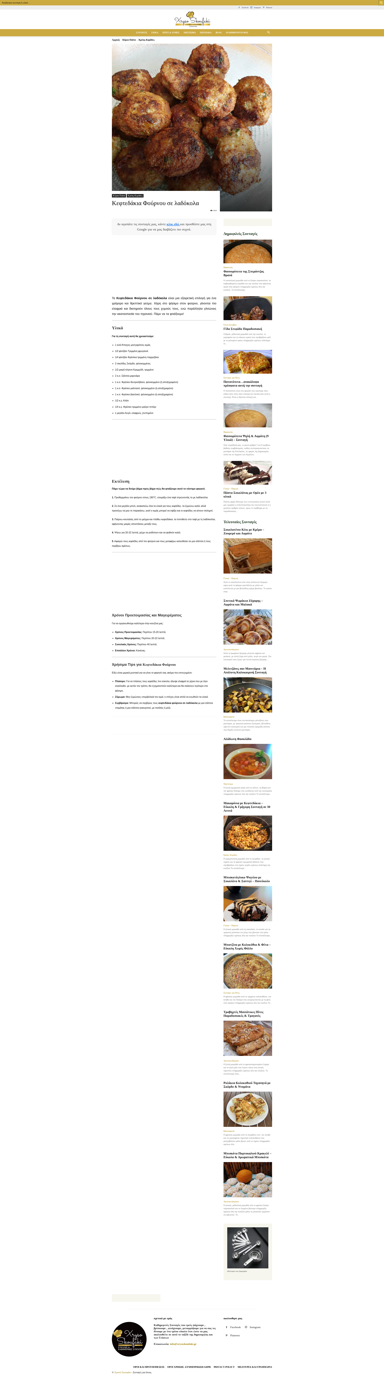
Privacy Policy (224, 1367)
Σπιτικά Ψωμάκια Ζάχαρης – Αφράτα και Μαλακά (243, 602)
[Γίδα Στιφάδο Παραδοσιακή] (248, 308)
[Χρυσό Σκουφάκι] (192, 20)
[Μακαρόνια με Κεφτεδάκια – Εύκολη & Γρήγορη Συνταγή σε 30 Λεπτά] (248, 833)
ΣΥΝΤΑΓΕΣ (141, 32)
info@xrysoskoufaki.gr (183, 1343)
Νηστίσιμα (228, 783)
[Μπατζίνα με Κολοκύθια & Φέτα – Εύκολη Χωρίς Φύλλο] (248, 971)
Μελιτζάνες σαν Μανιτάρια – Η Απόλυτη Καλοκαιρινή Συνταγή (245, 670)
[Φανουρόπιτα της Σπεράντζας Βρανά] (248, 251)
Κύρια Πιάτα (129, 40)
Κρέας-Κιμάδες (135, 195)
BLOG (219, 32)
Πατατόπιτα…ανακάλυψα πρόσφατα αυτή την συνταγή (243, 383)
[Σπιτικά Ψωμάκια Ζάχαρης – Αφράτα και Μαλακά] (248, 627)
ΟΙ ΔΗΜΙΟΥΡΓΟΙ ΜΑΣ (237, 32)
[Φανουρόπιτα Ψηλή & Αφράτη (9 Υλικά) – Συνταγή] (248, 416)
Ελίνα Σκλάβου (230, 324)
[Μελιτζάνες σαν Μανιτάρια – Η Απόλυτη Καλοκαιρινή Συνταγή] (248, 695)
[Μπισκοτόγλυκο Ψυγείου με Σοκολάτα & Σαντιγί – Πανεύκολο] (248, 903)
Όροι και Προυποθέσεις (148, 1367)
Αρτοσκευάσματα (231, 649)
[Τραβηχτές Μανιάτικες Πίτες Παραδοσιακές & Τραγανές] (248, 1039)
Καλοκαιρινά (229, 716)
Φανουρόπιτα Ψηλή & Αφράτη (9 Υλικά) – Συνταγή (246, 438)
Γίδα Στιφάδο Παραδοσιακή (243, 329)
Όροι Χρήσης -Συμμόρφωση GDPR (189, 1367)
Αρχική (116, 40)
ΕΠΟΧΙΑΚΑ (206, 32)
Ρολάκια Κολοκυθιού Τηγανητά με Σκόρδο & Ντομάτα (247, 1084)
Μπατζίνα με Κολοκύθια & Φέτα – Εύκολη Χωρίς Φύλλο (247, 946)
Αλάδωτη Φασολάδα (237, 739)
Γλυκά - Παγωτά (231, 488)
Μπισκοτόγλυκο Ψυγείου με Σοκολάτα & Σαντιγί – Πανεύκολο (247, 879)
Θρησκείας (228, 267)
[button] (268, 32)
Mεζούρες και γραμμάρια (255, 1367)
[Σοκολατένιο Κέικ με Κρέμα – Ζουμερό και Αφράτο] (248, 556)
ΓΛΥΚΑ (154, 32)
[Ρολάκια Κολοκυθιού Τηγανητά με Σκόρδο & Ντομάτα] (248, 1109)
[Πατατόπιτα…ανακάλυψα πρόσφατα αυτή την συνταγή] (248, 362)
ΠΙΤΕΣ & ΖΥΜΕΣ (170, 32)
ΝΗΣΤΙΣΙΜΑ (190, 32)
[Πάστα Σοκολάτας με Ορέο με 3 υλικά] (248, 473)
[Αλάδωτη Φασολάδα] (248, 762)
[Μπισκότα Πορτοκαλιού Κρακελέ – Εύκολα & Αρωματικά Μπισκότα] (248, 1179)
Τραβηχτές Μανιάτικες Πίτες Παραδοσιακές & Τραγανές (243, 1014)
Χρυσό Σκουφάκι (122, 1372)
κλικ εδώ (173, 224)
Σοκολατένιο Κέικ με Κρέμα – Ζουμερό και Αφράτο (244, 531)
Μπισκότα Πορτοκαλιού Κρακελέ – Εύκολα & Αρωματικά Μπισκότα (248, 1155)
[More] (169, 728)
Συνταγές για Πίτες (232, 377)
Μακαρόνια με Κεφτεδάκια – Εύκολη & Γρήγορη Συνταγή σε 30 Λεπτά (247, 806)
